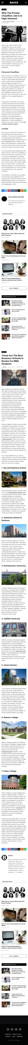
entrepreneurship (7, 751)
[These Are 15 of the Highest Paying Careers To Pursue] (6, 328)
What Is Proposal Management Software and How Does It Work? (12, 279)
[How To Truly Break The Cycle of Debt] (6, 312)
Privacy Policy (17, 1034)
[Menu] (3, 2)
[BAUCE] (14, 2)
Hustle (4, 9)
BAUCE (4, 367)
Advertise (8, 1034)
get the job (19, 807)
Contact (8, 1036)
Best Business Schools (15, 492)
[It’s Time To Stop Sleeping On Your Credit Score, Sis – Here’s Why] (6, 320)
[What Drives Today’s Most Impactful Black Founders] (14, 224)
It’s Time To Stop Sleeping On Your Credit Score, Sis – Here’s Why (19, 319)
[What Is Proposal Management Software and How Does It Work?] (14, 269)
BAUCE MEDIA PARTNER (8, 21)
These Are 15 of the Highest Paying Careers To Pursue (18, 328)
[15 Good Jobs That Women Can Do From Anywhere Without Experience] (6, 337)
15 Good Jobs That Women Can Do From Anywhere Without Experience (19, 336)
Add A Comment (14, 288)
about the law (7, 439)
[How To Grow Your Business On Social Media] (14, 247)
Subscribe (20, 1036)
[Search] (25, 2)
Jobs (13, 1036)
